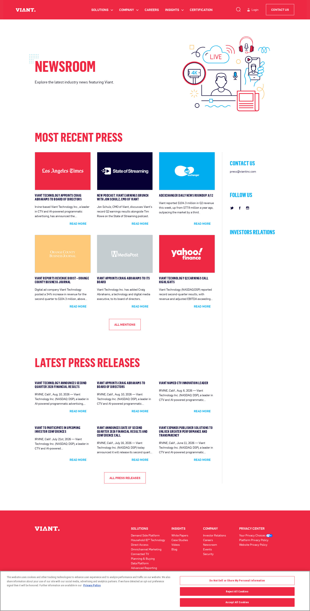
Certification (201, 9)
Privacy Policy (92, 585)
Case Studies (179, 540)
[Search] (238, 9)
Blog (174, 549)
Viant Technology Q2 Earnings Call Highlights (184, 280)
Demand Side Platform (145, 535)
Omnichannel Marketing (146, 549)
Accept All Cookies (237, 602)
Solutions (102, 9)
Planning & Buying (143, 559)
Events (207, 549)
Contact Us (280, 10)
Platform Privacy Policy (253, 540)
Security (208, 554)
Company (128, 9)
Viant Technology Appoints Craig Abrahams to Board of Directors (58, 197)
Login (255, 10)
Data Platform (140, 563)
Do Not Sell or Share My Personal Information (237, 580)
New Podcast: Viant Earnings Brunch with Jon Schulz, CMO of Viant (123, 197)
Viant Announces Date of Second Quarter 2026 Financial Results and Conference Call (122, 431)
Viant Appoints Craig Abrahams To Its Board (123, 280)
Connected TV (140, 554)
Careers (152, 9)
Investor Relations (214, 535)
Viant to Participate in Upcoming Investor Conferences (57, 430)
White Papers (179, 535)
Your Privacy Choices (252, 535)
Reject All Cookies (237, 591)
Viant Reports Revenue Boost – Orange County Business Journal (62, 280)
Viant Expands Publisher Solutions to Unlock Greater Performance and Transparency (186, 431)
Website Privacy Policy (253, 545)
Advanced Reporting (144, 568)
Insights (174, 9)
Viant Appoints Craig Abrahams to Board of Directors (121, 385)
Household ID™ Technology (148, 540)
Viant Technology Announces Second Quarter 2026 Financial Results (61, 385)
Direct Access (139, 545)
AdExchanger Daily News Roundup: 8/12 (186, 195)
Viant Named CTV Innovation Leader (183, 383)
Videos (175, 545)
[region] (155, 591)
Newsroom (210, 545)
